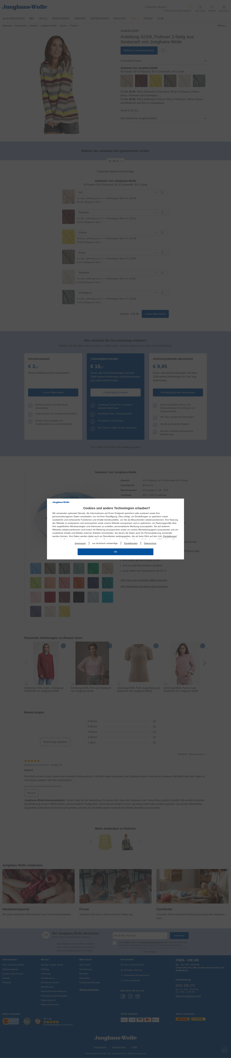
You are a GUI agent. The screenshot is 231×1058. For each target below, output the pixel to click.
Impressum (80, 543)
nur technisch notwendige (105, 543)
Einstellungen (170, 536)
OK (115, 551)
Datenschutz (150, 543)
